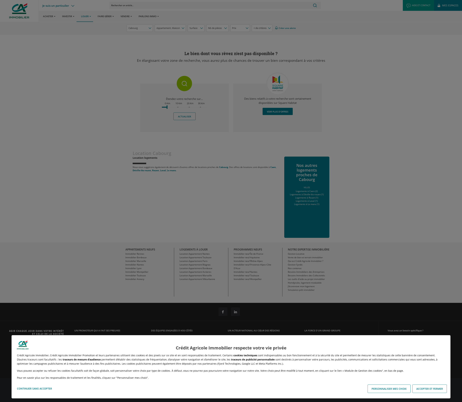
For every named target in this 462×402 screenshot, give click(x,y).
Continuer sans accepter (34, 388)
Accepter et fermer (429, 388)
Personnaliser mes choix (389, 388)
